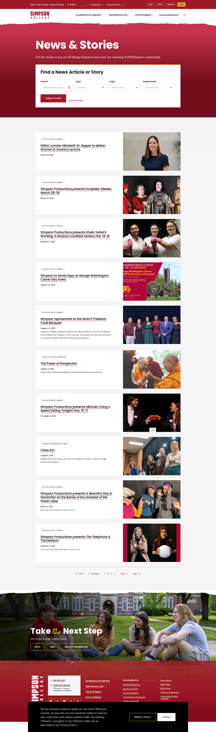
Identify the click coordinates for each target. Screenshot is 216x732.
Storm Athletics (167, 15)
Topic (112, 81)
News (39, 4)
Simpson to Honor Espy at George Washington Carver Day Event (74, 277)
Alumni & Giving (57, 4)
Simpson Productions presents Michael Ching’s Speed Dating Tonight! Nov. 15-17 (75, 409)
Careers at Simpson (169, 692)
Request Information (76, 647)
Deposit (171, 4)
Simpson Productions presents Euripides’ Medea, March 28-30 (76, 191)
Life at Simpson (143, 14)
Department (149, 81)
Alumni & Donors (130, 689)
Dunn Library (166, 680)
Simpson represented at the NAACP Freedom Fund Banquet (73, 321)
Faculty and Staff (131, 701)
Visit (150, 4)
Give (182, 4)
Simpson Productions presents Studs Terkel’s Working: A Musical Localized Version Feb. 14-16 (75, 234)
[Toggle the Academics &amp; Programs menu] (102, 15)
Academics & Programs (88, 14)
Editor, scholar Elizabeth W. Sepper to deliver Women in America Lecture (72, 147)
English (72, 4)
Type (78, 81)
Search (44, 81)
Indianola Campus (61, 685)
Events (45, 4)
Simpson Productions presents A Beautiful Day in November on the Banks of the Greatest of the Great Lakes (76, 497)
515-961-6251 (59, 680)
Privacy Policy (142, 717)
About (33, 4)
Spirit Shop (165, 684)
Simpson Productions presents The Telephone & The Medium (75, 539)
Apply (160, 4)
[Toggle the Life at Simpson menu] (152, 15)
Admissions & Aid (118, 14)
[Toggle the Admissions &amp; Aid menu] (128, 15)
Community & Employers (134, 697)
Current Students (131, 693)
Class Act (47, 450)
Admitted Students (131, 685)
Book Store (165, 688)
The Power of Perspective (58, 363)
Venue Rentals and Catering (169, 697)
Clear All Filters (76, 100)
